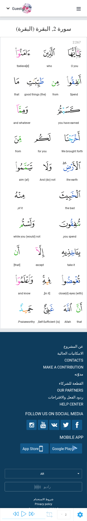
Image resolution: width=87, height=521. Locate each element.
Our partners (70, 390)
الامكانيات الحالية (70, 353)
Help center (71, 404)
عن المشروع (73, 346)
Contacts (73, 360)
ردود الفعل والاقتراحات (65, 397)
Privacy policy (43, 504)
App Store (31, 448)
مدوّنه (78, 374)
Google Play (62, 448)
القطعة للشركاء (71, 383)
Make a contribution (63, 367)
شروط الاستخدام (43, 499)
